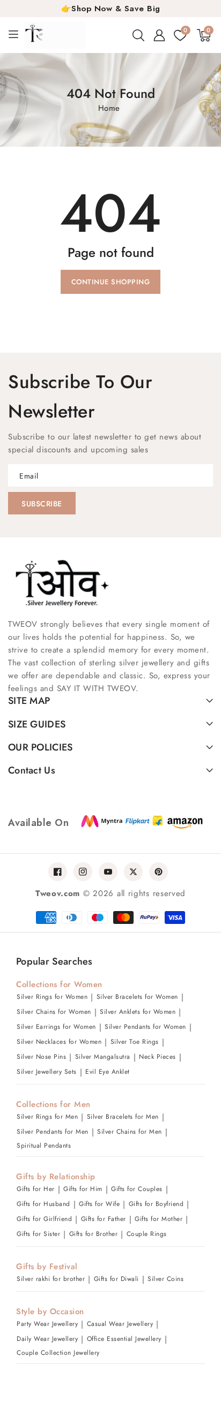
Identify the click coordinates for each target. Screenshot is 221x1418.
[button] (138, 35)
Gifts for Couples (137, 1189)
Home (109, 108)
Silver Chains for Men (129, 1131)
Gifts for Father (103, 1219)
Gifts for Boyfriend (156, 1204)
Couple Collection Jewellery (58, 1353)
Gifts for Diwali (116, 1279)
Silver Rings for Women (52, 997)
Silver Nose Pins (41, 1056)
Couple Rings (147, 1234)
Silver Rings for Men (47, 1116)
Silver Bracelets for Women (137, 997)
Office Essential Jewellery (124, 1339)
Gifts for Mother (158, 1219)
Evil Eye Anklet (107, 1071)
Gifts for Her (36, 1189)
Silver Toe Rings (134, 1042)
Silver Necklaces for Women (59, 1042)
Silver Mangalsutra (102, 1056)
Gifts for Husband (43, 1204)
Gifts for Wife (99, 1204)
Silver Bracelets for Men (123, 1116)
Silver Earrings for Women (56, 1027)
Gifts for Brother (93, 1234)
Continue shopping (110, 282)
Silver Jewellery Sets (47, 1071)
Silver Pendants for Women (145, 1027)
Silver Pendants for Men (53, 1131)
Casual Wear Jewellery (120, 1324)
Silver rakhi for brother (51, 1279)
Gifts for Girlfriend (44, 1219)
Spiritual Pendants (44, 1145)
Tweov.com (57, 893)
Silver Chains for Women (54, 1012)
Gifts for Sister (38, 1234)
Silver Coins (165, 1279)
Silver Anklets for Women (137, 1012)
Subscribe (41, 503)
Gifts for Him (82, 1189)
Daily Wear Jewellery (47, 1339)
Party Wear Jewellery (47, 1324)
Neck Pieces (157, 1056)
